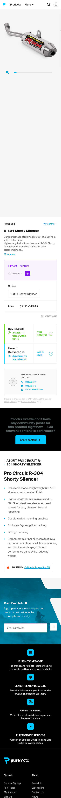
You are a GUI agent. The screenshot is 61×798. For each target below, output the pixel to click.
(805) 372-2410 (30, 386)
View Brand (48, 224)
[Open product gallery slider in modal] (7, 72)
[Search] (48, 4)
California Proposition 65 (37, 567)
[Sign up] (53, 627)
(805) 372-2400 (30, 382)
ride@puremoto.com (34, 389)
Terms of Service (28, 401)
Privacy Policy (10, 401)
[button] (23, 352)
